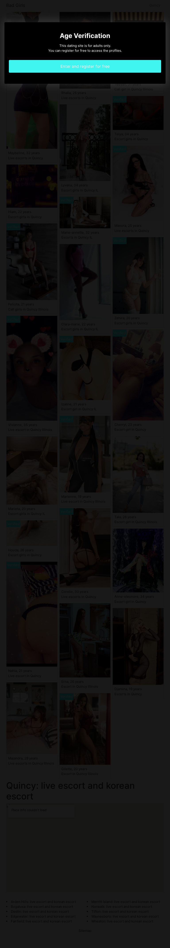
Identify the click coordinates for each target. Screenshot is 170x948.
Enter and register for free (85, 66)
